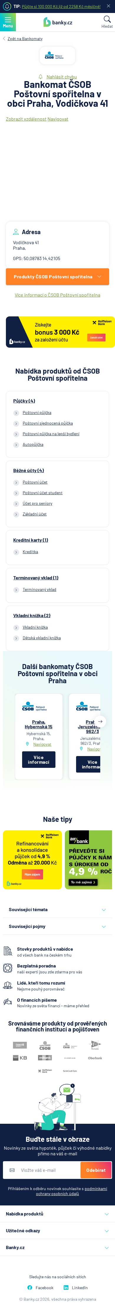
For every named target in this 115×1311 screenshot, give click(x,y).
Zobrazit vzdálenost (26, 118)
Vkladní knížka (35, 627)
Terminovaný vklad (39, 589)
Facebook (44, 1287)
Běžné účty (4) (28, 470)
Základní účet (35, 513)
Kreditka (30, 551)
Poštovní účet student (43, 492)
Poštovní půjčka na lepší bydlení (51, 433)
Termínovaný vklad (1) (35, 577)
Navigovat (57, 118)
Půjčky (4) (24, 400)
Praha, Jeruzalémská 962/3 (92, 726)
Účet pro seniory (37, 503)
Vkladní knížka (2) (31, 615)
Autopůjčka (33, 444)
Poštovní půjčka (37, 412)
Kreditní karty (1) (30, 540)
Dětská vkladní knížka (42, 637)
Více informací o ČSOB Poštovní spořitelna (57, 295)
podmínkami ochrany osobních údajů (71, 1191)
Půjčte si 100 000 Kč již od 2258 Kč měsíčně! (61, 6)
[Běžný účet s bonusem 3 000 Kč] (60, 332)
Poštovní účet (35, 481)
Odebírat (96, 1170)
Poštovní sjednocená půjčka (48, 423)
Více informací (39, 759)
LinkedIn (80, 1287)
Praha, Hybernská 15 (38, 724)
